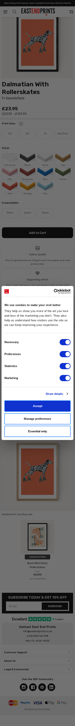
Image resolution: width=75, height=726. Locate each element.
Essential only (37, 431)
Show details (54, 393)
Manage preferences (37, 418)
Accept (37, 406)
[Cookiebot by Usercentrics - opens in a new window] (54, 291)
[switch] (65, 354)
